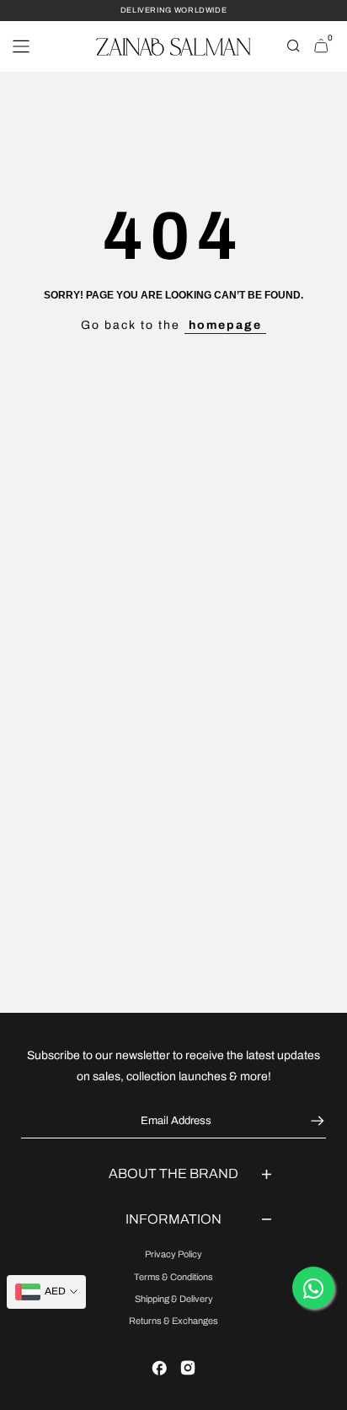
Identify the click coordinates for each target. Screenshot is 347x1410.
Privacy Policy (173, 1254)
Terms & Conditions (173, 1277)
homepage (225, 325)
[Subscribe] (315, 1121)
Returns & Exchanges (173, 1321)
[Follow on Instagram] (187, 1368)
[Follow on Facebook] (159, 1368)
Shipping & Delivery (174, 1299)
